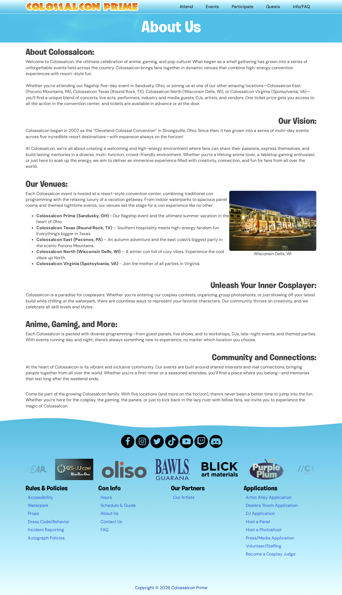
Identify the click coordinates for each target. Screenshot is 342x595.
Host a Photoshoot (264, 529)
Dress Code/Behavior (48, 521)
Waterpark (38, 505)
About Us (109, 513)
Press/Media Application (270, 538)
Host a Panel (258, 521)
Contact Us (111, 521)
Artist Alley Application (269, 497)
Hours (106, 497)
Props (33, 513)
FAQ (104, 529)
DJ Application (260, 513)
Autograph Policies (46, 538)
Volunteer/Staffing (263, 546)
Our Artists (184, 497)
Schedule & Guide (118, 505)
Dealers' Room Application (272, 505)
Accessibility (40, 497)
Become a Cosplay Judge (271, 554)
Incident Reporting (46, 529)
